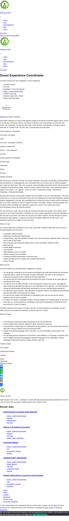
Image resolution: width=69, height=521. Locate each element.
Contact (6, 495)
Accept (36, 514)
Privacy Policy (8, 499)
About (5, 29)
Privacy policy (42, 514)
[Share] (34, 385)
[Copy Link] (34, 379)
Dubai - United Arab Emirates (13, 91)
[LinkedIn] (34, 368)
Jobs (5, 22)
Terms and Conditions (10, 501)
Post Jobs (3, 33)
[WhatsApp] (34, 371)
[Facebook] (34, 366)
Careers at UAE (5, 13)
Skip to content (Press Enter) (9, 35)
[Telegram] (34, 374)
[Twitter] (34, 377)
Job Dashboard (8, 25)
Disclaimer (6, 497)
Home (5, 20)
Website (2, 117)
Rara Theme (49, 508)
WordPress (3, 510)
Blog (4, 27)
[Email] (34, 382)
